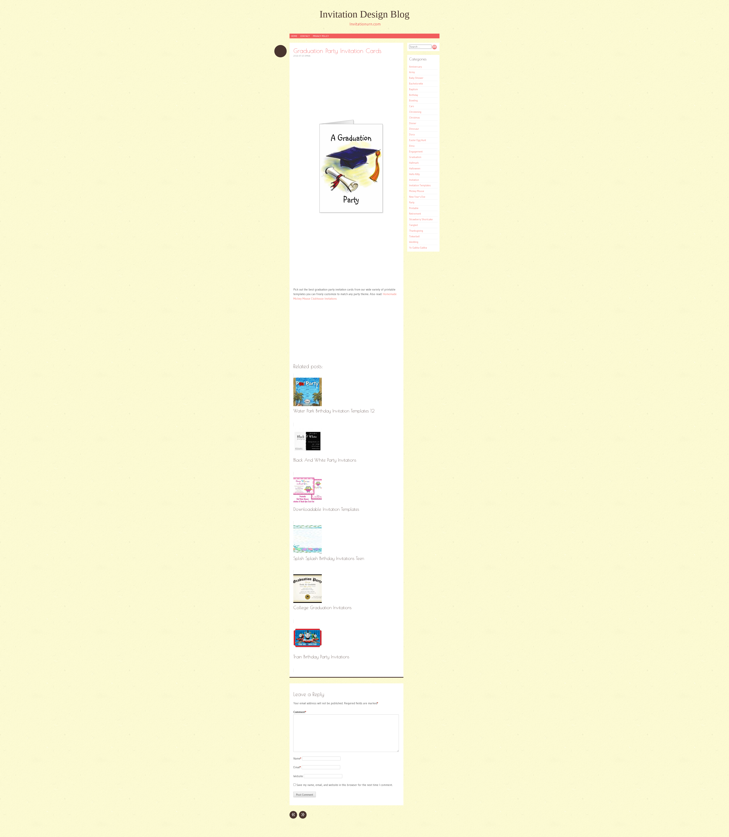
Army (412, 72)
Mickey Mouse (416, 191)
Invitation (414, 179)
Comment (299, 712)
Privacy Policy (321, 36)
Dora (412, 134)
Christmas (414, 117)
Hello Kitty (414, 174)
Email (297, 767)
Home (294, 36)
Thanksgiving (416, 230)
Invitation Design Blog (364, 14)
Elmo (412, 145)
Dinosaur (414, 128)
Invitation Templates (420, 185)
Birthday (413, 94)
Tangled (413, 225)
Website (298, 776)
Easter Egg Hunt (417, 140)
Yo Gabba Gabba (418, 247)
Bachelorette (416, 83)
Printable (413, 208)
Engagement (416, 151)
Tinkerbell (414, 236)
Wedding (413, 241)
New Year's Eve (417, 196)
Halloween (414, 168)
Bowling (413, 100)
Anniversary (415, 66)
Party (411, 202)
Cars (411, 106)
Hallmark (414, 162)
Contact (305, 36)
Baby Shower (416, 77)
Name (297, 758)
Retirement (415, 213)
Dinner (412, 123)
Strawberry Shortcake (421, 219)
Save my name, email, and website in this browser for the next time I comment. (345, 785)
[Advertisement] (346, 88)
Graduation (415, 157)
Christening (415, 111)
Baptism (413, 89)
